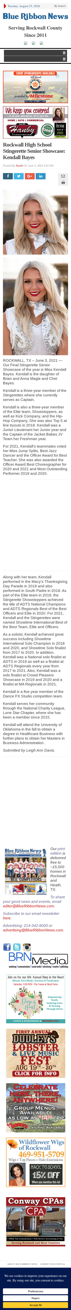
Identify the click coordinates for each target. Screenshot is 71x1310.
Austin (19, 165)
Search (61, 6)
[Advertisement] (35, 525)
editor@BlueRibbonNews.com (28, 906)
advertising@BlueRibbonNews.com (33, 930)
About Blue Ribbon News (22, 1264)
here (7, 918)
